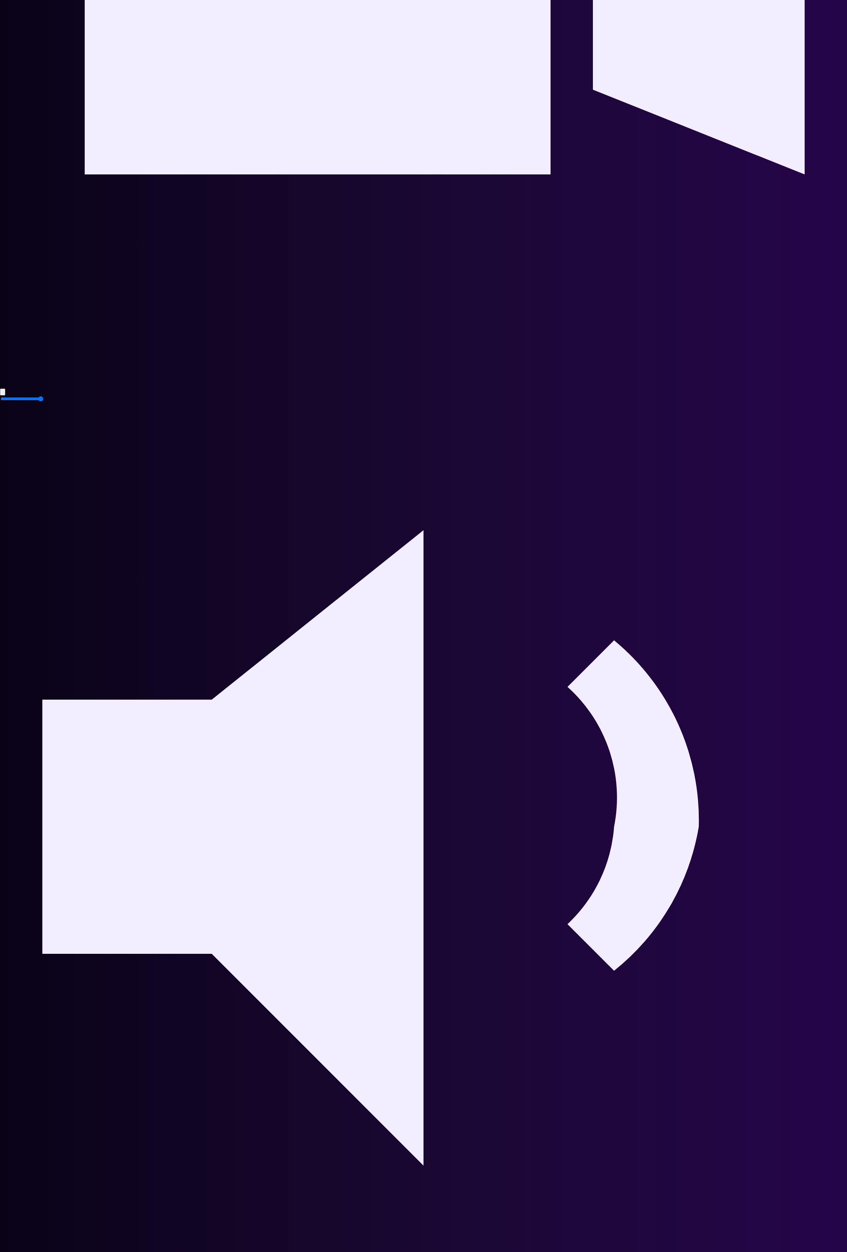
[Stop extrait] (2, 392)
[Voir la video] (423, 384)
